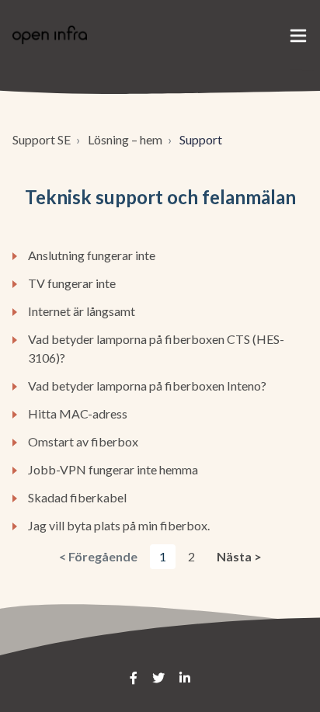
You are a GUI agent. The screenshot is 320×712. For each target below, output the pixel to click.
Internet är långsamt (81, 311)
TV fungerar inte (72, 283)
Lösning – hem (125, 139)
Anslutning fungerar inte (91, 255)
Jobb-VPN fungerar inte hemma (113, 469)
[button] (298, 35)
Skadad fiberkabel (77, 497)
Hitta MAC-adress (77, 413)
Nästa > (239, 556)
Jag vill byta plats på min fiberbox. (119, 525)
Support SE (41, 139)
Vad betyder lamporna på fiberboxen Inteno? (147, 385)
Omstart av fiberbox (83, 441)
